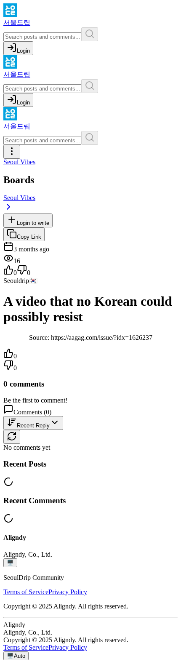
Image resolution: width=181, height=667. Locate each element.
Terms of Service (25, 591)
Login (23, 51)
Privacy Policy (67, 591)
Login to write (33, 223)
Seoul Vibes (19, 161)
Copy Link (29, 237)
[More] (11, 152)
